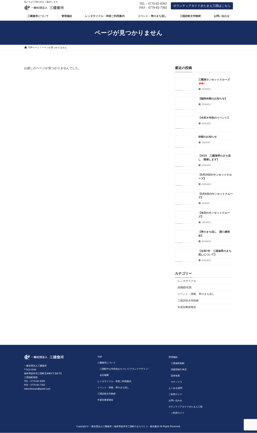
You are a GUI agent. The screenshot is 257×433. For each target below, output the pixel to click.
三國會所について (106, 362)
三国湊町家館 (177, 363)
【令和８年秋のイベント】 (214, 117)
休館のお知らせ (207, 136)
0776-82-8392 (157, 3)
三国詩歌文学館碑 (188, 300)
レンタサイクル (187, 280)
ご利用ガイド (175, 394)
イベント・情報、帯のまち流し (196, 293)
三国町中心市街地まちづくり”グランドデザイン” (124, 369)
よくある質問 (175, 388)
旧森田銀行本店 (179, 369)
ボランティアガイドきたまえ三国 (185, 406)
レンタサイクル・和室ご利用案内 (114, 381)
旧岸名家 (175, 375)
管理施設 (173, 357)
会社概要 (104, 375)
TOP (99, 357)
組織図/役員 (185, 287)
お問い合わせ (175, 400)
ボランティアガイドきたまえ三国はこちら (201, 5)
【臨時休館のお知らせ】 (212, 98)
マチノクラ (176, 382)
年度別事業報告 (187, 307)
